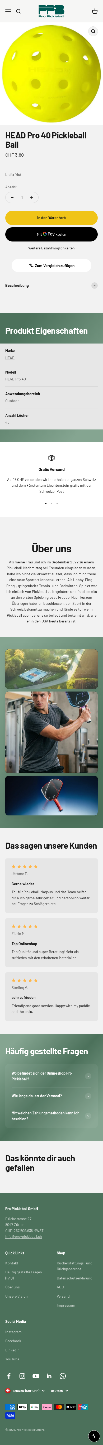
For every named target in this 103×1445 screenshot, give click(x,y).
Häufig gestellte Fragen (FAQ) (23, 1275)
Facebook (13, 1340)
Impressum (66, 1305)
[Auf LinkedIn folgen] (49, 1376)
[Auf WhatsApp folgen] (62, 1376)
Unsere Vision (16, 1296)
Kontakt (11, 1263)
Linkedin (12, 1350)
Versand (63, 1296)
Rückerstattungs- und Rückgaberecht (74, 1266)
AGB (60, 1287)
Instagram (13, 1332)
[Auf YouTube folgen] (35, 1376)
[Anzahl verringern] (12, 197)
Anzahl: (11, 187)
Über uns (12, 1287)
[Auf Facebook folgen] (8, 1376)
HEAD (10, 357)
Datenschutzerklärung (74, 1278)
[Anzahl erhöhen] (31, 197)
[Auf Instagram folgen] (22, 1376)
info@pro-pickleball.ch (23, 1236)
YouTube (12, 1359)
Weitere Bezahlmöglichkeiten (51, 248)
